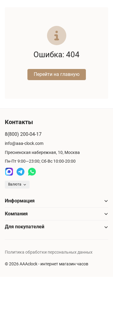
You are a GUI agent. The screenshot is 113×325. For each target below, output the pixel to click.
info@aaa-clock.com (24, 143)
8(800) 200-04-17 (23, 134)
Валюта (14, 184)
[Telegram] (20, 171)
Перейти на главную (57, 74)
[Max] (9, 171)
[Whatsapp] (32, 171)
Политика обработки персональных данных (49, 252)
